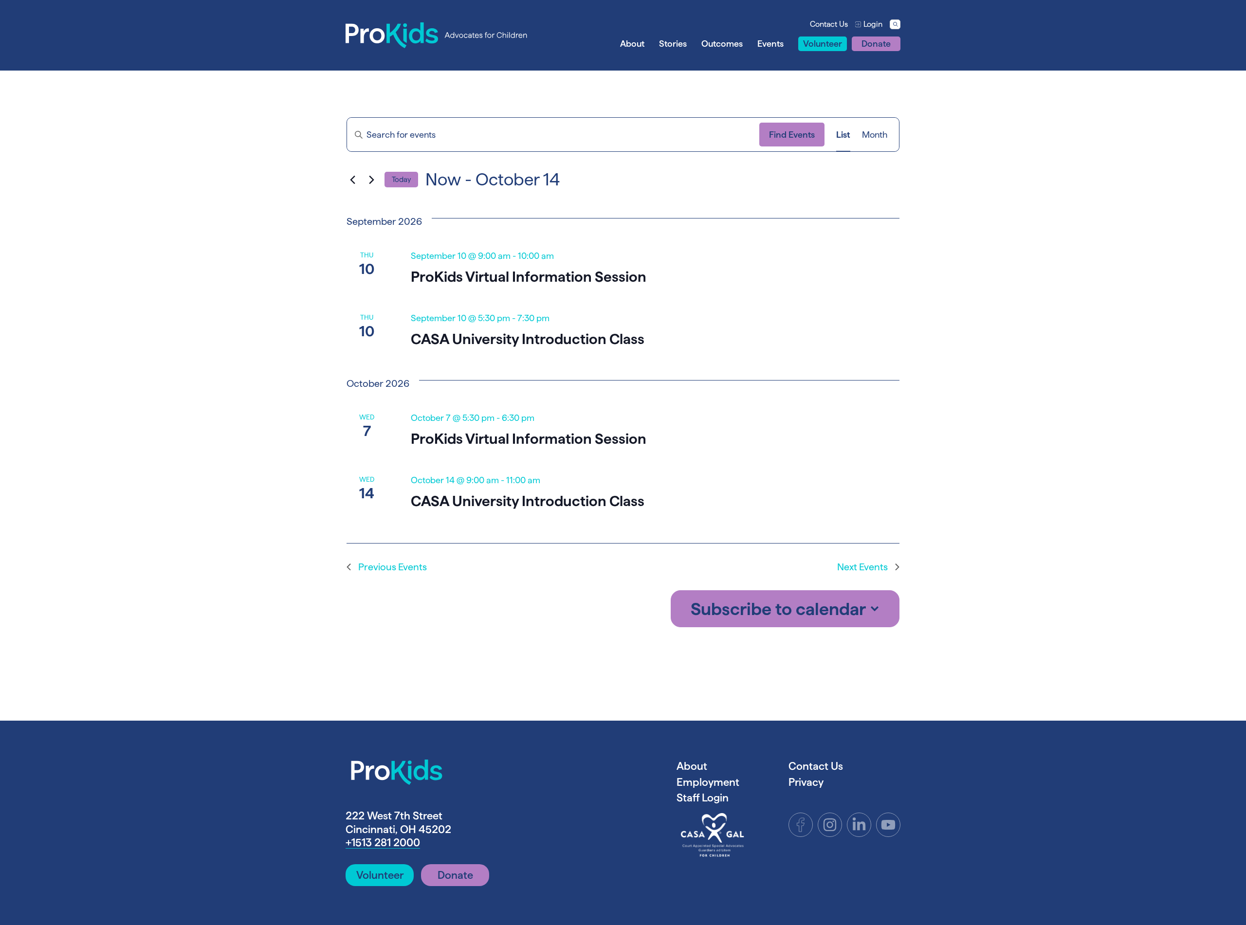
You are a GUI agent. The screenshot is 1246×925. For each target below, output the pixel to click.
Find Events (792, 134)
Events (770, 43)
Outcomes (722, 43)
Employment (708, 782)
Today (401, 179)
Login (872, 24)
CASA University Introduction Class (527, 339)
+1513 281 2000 (383, 842)
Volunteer (822, 43)
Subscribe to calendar (778, 608)
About (632, 43)
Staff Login (703, 797)
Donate (876, 43)
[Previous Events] (352, 179)
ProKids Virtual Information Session (528, 277)
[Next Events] (371, 179)
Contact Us (829, 24)
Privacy (806, 782)
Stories (673, 43)
